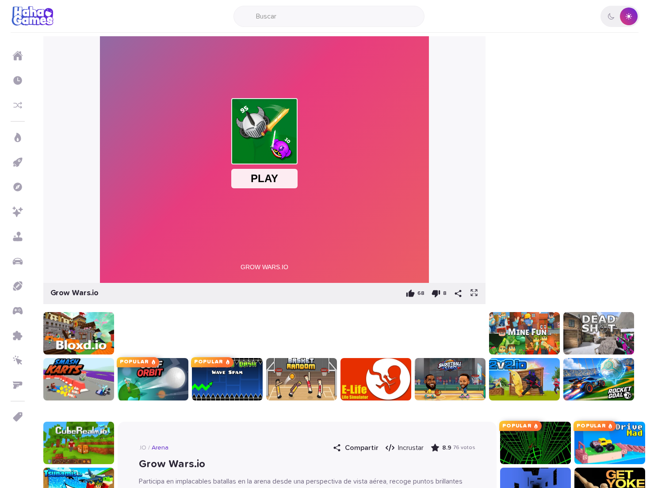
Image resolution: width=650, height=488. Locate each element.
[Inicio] (17, 55)
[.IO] (17, 310)
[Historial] (17, 80)
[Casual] (17, 236)
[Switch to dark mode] (620, 16)
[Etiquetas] (17, 416)
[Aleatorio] (17, 105)
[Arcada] (17, 162)
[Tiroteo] (17, 385)
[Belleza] (17, 211)
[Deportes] (17, 286)
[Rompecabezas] (17, 335)
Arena (160, 448)
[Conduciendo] (17, 261)
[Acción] (17, 137)
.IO (142, 448)
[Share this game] (458, 293)
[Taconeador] (17, 360)
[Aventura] (17, 187)
